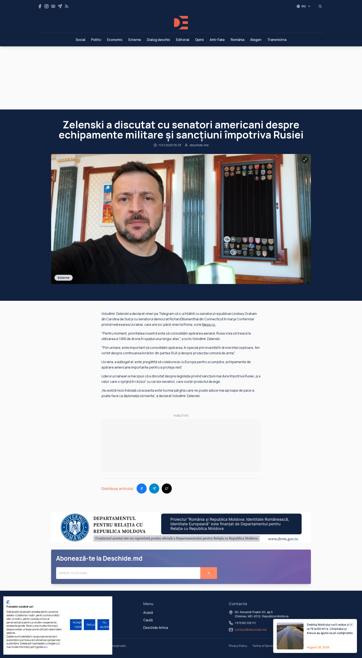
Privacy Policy (238, 646)
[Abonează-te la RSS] (67, 6)
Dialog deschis (158, 39)
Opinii (199, 39)
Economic (115, 39)
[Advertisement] (181, 77)
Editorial (182, 39)
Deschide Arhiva (155, 627)
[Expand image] (305, 159)
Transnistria (276, 39)
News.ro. (209, 324)
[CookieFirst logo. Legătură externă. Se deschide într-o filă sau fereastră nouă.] (8, 602)
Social (80, 39)
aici (46, 647)
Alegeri (255, 39)
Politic (96, 39)
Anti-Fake (217, 39)
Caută (148, 620)
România (237, 39)
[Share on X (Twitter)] (167, 488)
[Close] (351, 625)
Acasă (148, 612)
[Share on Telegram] (154, 488)
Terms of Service (263, 646)
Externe (134, 39)
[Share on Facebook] (142, 488)
